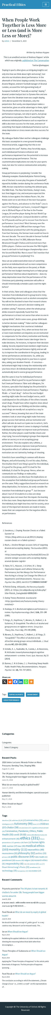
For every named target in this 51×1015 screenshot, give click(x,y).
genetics (19, 842)
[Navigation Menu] (46, 4)
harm (27, 842)
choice (12, 827)
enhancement (32, 695)
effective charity (40, 835)
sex (42, 864)
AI (23, 820)
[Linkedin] (20, 681)
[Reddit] (10, 681)
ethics (30, 838)
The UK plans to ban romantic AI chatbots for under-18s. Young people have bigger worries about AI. (24, 892)
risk (26, 864)
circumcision (25, 828)
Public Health (40, 857)
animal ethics (34, 820)
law (21, 846)
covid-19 (20, 834)
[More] (31, 681)
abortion (6, 820)
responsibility (15, 863)
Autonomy (23, 823)
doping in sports (16, 695)
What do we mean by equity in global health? (20, 784)
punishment (8, 860)
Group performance (11, 700)
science (34, 864)
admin (6, 41)
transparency (22, 871)
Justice (12, 846)
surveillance (35, 867)
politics (40, 853)
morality (18, 849)
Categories (6, 742)
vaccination (34, 871)
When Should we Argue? (12, 803)
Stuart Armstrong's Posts (15, 867)
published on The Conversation (35, 60)
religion (29, 860)
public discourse (22, 856)
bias (36, 824)
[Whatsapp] (26, 681)
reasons (19, 860)
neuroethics (36, 849)
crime (30, 835)
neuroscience (9, 853)
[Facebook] (15, 681)
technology (9, 870)
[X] (4, 681)
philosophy (26, 853)
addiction (16, 820)
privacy (6, 857)
